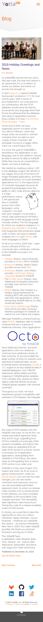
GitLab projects (9, 476)
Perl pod (11, 264)
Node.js (19, 261)
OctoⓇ (35, 364)
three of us (14, 93)
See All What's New (11, 556)
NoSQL (11, 321)
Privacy (10, 604)
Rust (17, 236)
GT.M (28, 96)
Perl (29, 267)
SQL (4, 367)
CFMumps (10, 270)
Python (28, 236)
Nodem (9, 259)
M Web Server (16, 279)
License (35, 604)
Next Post (36, 565)
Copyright (26, 604)
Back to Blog (8, 565)
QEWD (8, 290)
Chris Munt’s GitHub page (17, 306)
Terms (17, 604)
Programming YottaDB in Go (16, 228)
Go (38, 225)
